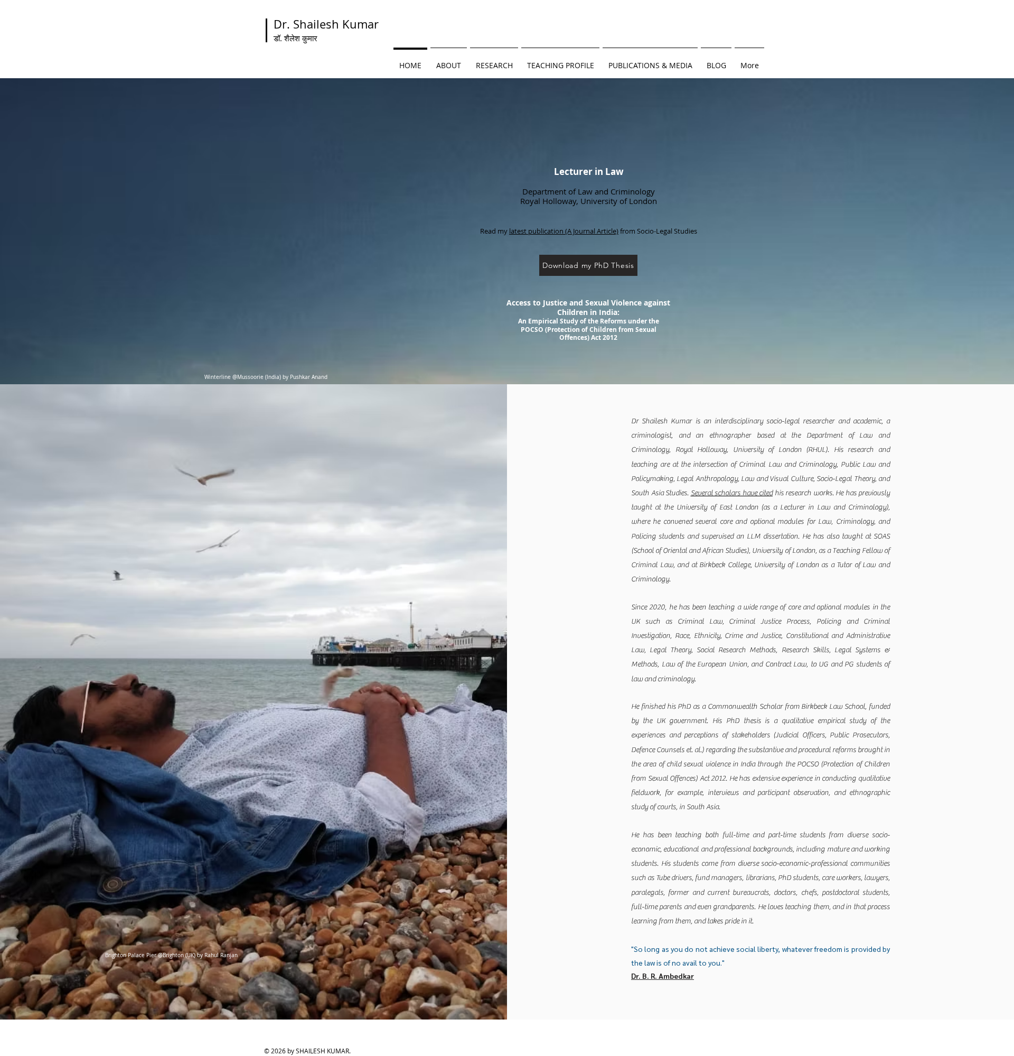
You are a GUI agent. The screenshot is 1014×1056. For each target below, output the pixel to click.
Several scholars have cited (732, 493)
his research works (802, 493)
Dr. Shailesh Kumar (326, 29)
